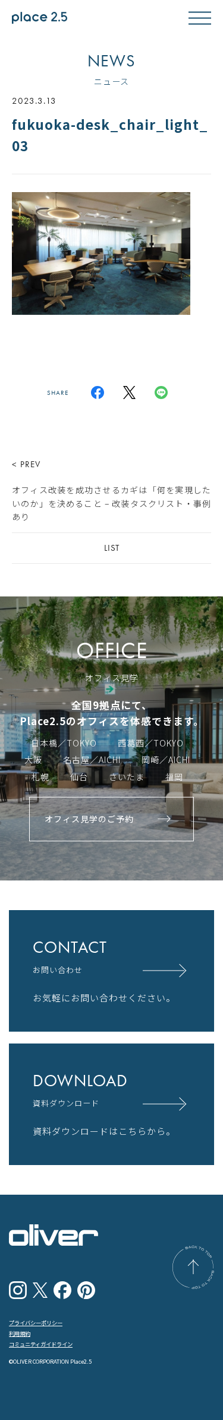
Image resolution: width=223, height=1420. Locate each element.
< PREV (111, 490)
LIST (112, 548)
